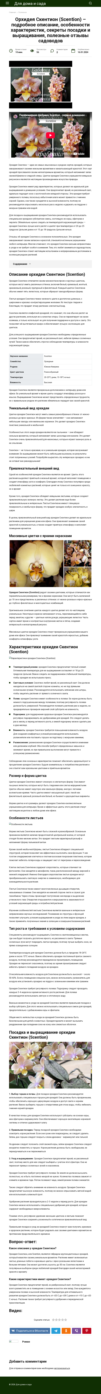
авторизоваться (62, 1368)
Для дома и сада (30, 3)
